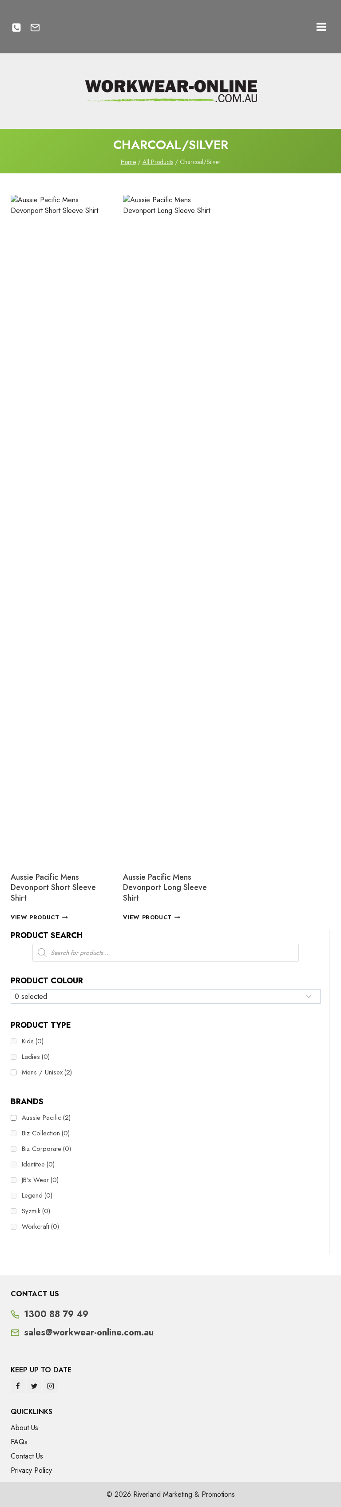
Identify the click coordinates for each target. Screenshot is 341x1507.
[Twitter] (34, 1386)
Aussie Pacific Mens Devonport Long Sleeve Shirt (165, 887)
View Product (35, 917)
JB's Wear (40, 1180)
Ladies (36, 1057)
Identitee (38, 1164)
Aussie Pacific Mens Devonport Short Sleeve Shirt (53, 887)
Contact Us (27, 1456)
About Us (24, 1428)
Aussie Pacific (46, 1117)
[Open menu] (321, 27)
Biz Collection (46, 1133)
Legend (37, 1195)
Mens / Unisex (47, 1072)
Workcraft (40, 1226)
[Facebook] (18, 1386)
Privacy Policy (31, 1470)
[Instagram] (51, 1386)
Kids (33, 1041)
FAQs (19, 1442)
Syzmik (36, 1211)
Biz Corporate (46, 1149)
